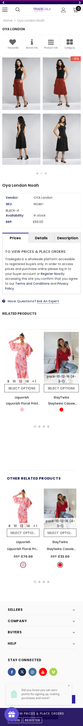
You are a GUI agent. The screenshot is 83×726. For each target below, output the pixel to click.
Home (8, 20)
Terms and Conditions (32, 283)
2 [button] (41, 173)
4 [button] (48, 426)
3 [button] (46, 173)
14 (27, 381)
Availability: (15, 215)
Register (32, 720)
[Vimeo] (53, 672)
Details (41, 238)
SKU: (9, 204)
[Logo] (42, 9)
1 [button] (37, 173)
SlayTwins (61, 397)
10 (14, 381)
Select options (22, 388)
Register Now (50, 274)
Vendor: (12, 197)
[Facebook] (12, 672)
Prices (15, 238)
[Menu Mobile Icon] (5, 9)
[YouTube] (43, 672)
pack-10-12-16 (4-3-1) (61, 379)
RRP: (9, 222)
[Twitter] (22, 672)
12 (20, 381)
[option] (41, 2)
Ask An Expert (48, 301)
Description (67, 238)
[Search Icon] (17, 10)
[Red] (61, 409)
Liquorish (22, 397)
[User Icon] (63, 10)
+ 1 (34, 381)
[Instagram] (33, 672)
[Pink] (22, 409)
